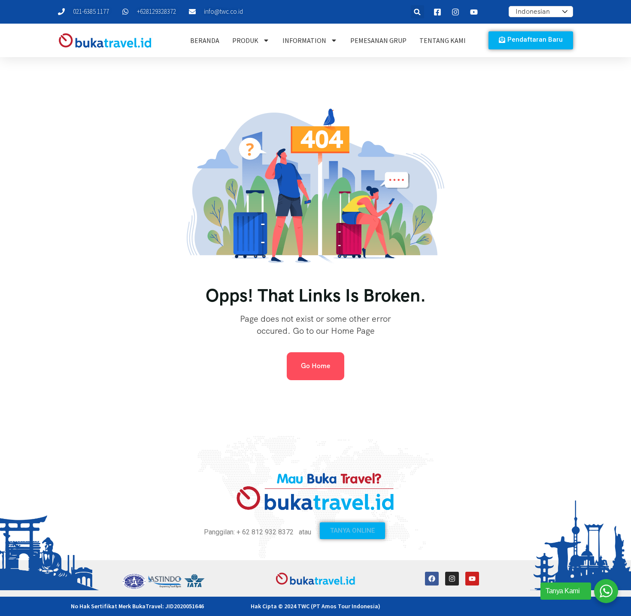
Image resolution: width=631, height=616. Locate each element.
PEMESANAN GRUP (378, 40)
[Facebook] (432, 579)
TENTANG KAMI (442, 40)
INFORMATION (304, 40)
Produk (245, 40)
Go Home (315, 365)
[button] (417, 11)
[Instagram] (452, 579)
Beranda (204, 40)
